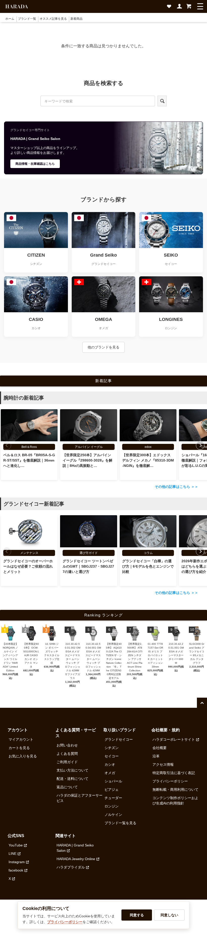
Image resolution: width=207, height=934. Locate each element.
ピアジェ (112, 789)
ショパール (113, 781)
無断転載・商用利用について (175, 789)
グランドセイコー (119, 739)
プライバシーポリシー (170, 781)
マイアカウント (21, 739)
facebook (16, 870)
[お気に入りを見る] (170, 8)
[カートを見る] (189, 8)
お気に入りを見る (23, 756)
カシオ (110, 764)
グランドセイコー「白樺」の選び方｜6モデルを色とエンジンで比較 (148, 566)
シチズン (112, 748)
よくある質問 (67, 754)
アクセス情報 (163, 764)
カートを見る (19, 748)
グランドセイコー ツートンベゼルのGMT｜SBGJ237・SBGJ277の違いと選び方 (88, 566)
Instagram (17, 862)
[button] (200, 445)
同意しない (169, 915)
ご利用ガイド (67, 762)
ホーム (9, 18)
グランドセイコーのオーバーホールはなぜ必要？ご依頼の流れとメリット (28, 566)
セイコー (112, 756)
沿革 (156, 756)
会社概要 (159, 748)
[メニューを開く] (200, 6)
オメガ (110, 773)
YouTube (16, 845)
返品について (67, 787)
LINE (12, 854)
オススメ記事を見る (53, 18)
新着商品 (76, 18)
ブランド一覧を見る (120, 823)
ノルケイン (113, 815)
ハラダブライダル (71, 867)
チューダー (113, 798)
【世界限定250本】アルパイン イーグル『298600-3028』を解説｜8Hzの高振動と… (87, 460)
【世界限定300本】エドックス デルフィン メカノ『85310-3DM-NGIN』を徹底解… (148, 460)
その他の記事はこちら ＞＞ (176, 487)
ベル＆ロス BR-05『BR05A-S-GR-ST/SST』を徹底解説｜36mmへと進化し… (29, 460)
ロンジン (112, 806)
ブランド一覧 (27, 18)
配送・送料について (72, 779)
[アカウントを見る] (179, 8)
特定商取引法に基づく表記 (173, 773)
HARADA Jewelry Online (76, 859)
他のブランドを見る (103, 347)
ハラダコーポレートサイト (173, 739)
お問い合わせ (67, 745)
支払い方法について (72, 770)
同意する (137, 915)
